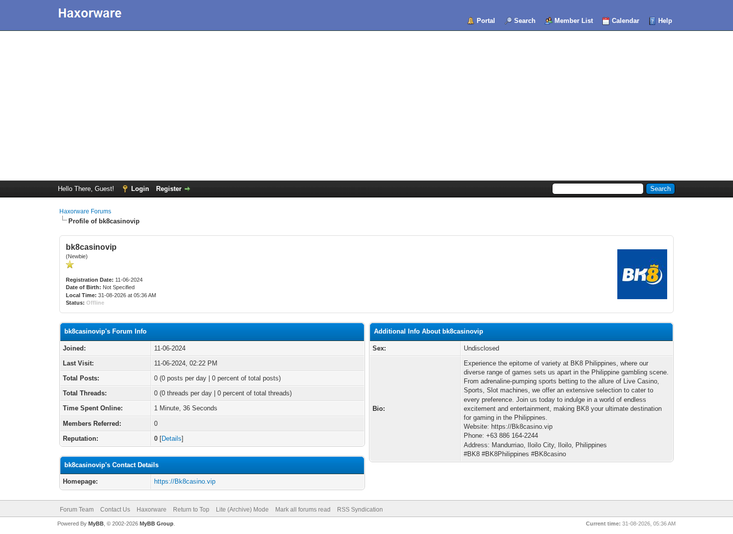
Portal (486, 20)
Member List (573, 20)
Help (665, 20)
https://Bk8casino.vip (184, 481)
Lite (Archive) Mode (242, 509)
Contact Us (115, 509)
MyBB (96, 524)
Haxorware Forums (85, 211)
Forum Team (77, 509)
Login (140, 188)
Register (169, 188)
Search (525, 20)
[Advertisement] (366, 106)
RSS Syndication (360, 509)
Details (172, 438)
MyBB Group (157, 524)
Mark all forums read (303, 509)
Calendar (625, 20)
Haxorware (152, 509)
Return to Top (191, 509)
